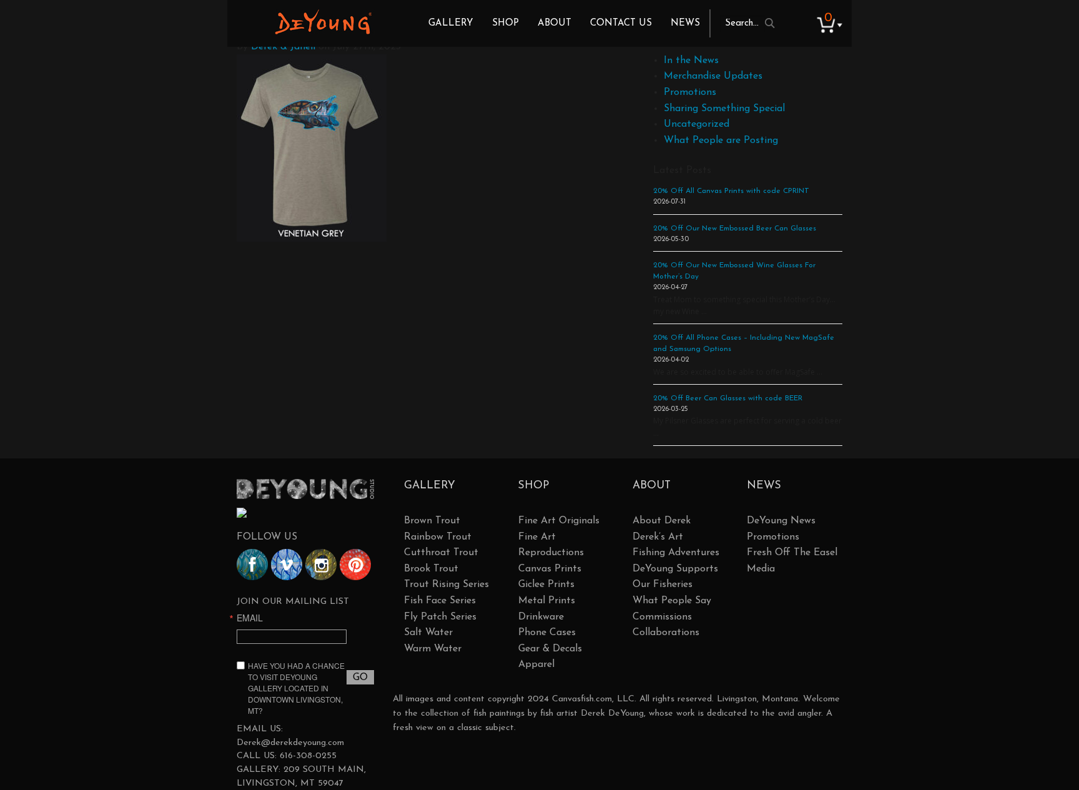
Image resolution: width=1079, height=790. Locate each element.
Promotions (690, 92)
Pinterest (355, 564)
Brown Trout (432, 521)
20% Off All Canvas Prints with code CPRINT (731, 191)
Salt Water (428, 633)
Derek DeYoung (323, 21)
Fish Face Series (440, 601)
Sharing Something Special (724, 109)
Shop (505, 23)
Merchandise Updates (713, 76)
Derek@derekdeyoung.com (290, 743)
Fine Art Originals (558, 521)
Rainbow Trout (437, 537)
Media (761, 569)
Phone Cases (547, 633)
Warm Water (432, 649)
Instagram (321, 564)
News (685, 23)
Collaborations (666, 633)
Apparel (536, 664)
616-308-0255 (308, 756)
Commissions (662, 617)
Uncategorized (696, 124)
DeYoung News (781, 521)
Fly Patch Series (440, 617)
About (554, 23)
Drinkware (541, 617)
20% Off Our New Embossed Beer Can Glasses (734, 228)
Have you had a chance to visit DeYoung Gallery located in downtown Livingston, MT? (296, 688)
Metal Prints (546, 601)
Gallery (450, 23)
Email (250, 617)
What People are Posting (721, 141)
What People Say (672, 601)
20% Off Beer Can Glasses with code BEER (727, 398)
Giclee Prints (546, 585)
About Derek (662, 521)
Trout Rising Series (446, 585)
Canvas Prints (549, 569)
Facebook (252, 564)
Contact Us (621, 23)
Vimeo (286, 564)
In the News (691, 61)
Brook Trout (431, 569)
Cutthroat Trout (441, 553)
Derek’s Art (658, 537)
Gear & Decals (550, 649)
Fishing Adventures (676, 553)
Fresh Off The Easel (792, 553)
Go (360, 678)
